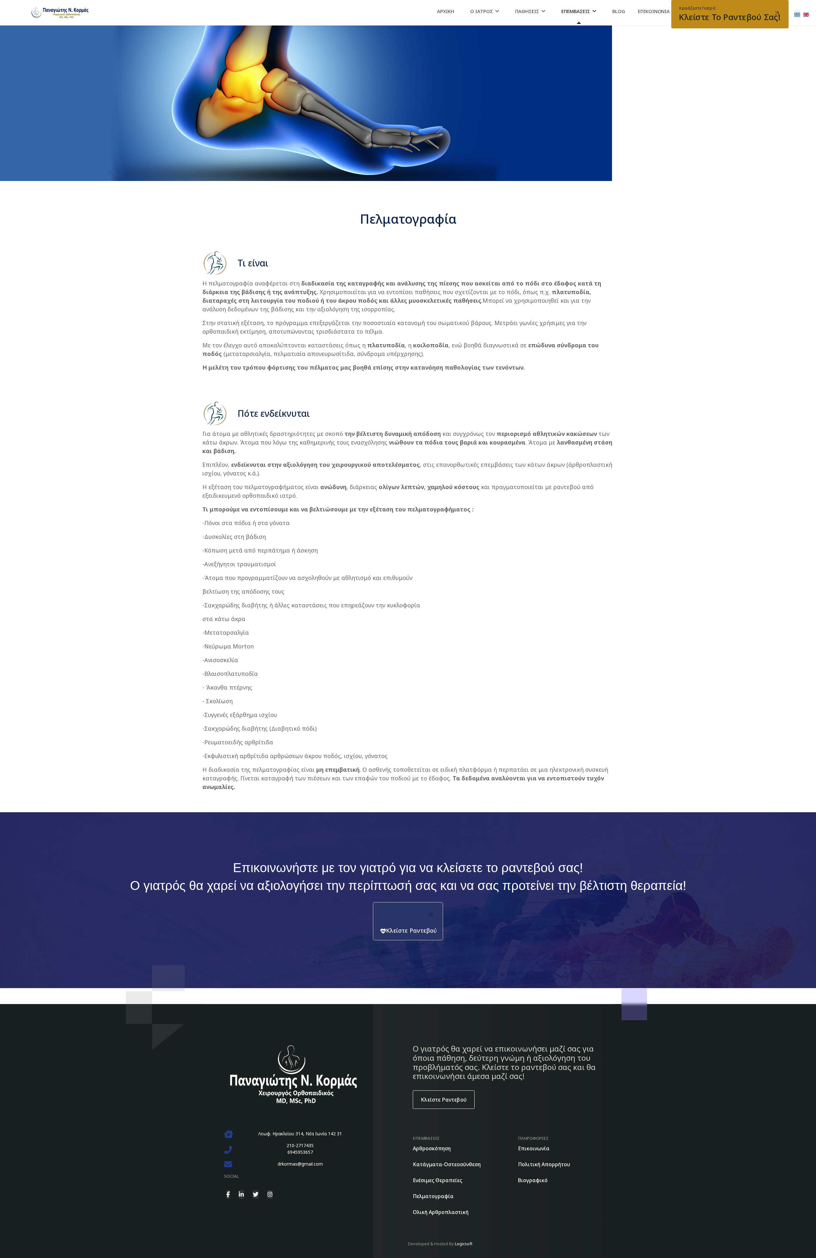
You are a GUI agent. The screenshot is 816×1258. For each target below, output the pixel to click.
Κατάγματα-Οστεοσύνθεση (447, 1164)
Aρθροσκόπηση (432, 1148)
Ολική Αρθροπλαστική (441, 1212)
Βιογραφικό (533, 1180)
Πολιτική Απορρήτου (544, 1164)
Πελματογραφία (433, 1196)
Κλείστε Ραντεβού (411, 930)
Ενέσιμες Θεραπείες (437, 1180)
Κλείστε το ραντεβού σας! (730, 14)
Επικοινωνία (534, 1148)
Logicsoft (463, 1244)
